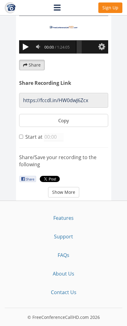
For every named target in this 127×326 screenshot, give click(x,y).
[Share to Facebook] (27, 179)
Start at (34, 136)
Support (63, 236)
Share (35, 65)
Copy (63, 120)
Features (63, 218)
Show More (63, 192)
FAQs (63, 255)
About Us (63, 273)
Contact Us (63, 292)
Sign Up (110, 8)
